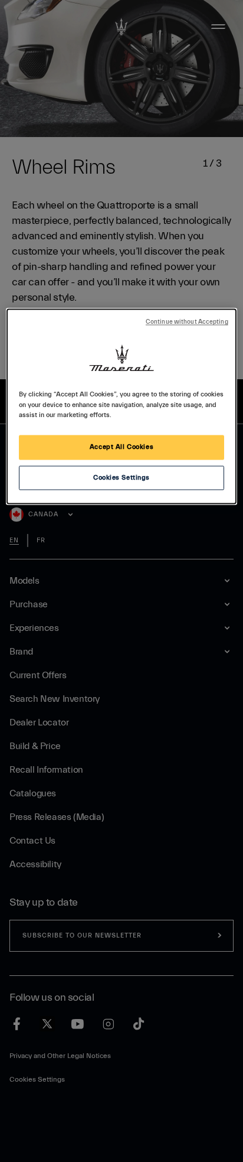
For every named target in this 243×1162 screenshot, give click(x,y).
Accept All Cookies (121, 447)
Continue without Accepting (187, 322)
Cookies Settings (121, 477)
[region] (121, 406)
